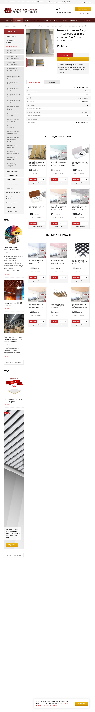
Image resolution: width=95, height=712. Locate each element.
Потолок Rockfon (11, 180)
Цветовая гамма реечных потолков (11, 248)
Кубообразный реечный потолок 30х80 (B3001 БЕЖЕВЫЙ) (58, 305)
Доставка (12, 2)
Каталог (18, 20)
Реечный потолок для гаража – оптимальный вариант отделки (13, 339)
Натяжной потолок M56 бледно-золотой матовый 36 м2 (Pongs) (79, 305)
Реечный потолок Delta (13, 83)
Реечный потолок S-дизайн (13, 95)
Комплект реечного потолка (13, 51)
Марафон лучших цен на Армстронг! (13, 400)
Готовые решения (11, 203)
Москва (88, 2)
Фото (55, 20)
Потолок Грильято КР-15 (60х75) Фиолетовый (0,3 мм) (80, 163)
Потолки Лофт (10, 207)
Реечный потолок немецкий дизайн (13, 152)
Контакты (73, 20)
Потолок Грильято (11, 36)
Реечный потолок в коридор (13, 101)
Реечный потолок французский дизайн (13, 165)
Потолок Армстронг (12, 171)
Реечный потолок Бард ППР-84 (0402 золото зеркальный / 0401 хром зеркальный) (37, 164)
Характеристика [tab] (34, 82)
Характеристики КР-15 (13, 303)
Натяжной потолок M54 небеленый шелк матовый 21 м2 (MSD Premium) (36, 306)
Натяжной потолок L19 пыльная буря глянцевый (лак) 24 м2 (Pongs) (58, 262)
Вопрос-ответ (20, 2)
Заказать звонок (84, 9)
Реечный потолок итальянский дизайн (13, 139)
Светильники (10, 188)
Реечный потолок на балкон (13, 146)
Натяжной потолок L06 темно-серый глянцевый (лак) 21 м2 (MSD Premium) (79, 208)
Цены (5, 2)
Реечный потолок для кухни (13, 114)
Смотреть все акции (13, 555)
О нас (27, 20)
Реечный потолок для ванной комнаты (13, 107)
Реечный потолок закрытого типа (13, 132)
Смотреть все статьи (13, 362)
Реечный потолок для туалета (13, 120)
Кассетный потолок (12, 175)
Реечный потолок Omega (13, 89)
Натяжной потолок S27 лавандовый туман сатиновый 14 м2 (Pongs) (36, 262)
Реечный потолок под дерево (13, 158)
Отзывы (64, 20)
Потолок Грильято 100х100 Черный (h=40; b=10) (79, 261)
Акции (36, 20)
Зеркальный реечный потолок (13, 63)
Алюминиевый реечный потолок (13, 57)
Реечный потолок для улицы (13, 126)
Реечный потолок (11, 46)
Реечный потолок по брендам (12, 197)
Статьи (45, 20)
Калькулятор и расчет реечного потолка (12, 70)
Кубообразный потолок (10, 41)
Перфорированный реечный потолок (13, 77)
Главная (9, 20)
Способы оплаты (31, 2)
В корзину (64, 55)
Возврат (40, 2)
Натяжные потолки (12, 184)
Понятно (81, 703)
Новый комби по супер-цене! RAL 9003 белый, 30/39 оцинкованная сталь (12, 533)
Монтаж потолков (11, 211)
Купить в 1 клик (73, 59)
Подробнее (7, 274)
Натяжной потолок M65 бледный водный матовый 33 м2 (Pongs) (58, 163)
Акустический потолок (13, 192)
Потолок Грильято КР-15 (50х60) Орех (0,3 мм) (37, 207)
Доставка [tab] (52, 82)
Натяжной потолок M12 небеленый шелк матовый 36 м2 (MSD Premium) (58, 208)
